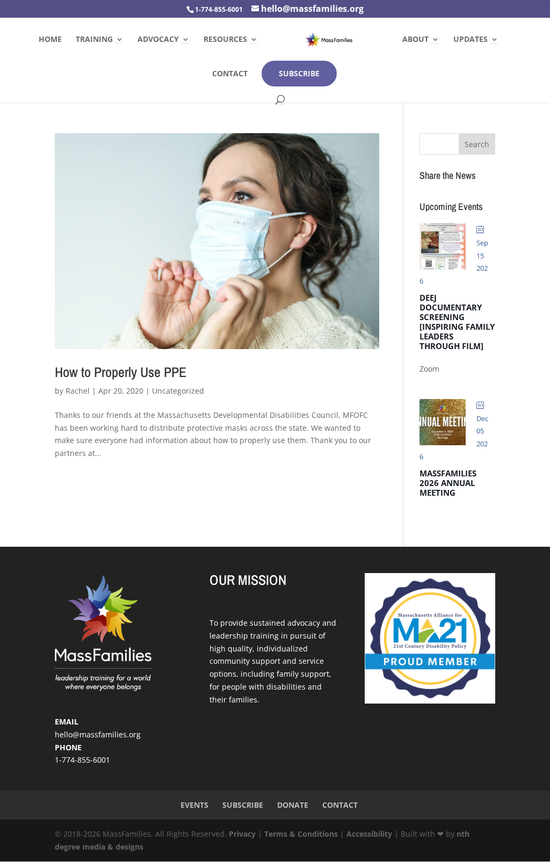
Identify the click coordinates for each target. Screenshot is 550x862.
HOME (50, 39)
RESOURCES (225, 39)
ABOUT (415, 39)
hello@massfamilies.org (98, 734)
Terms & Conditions (301, 834)
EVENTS (194, 805)
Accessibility (369, 834)
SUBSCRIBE (299, 73)
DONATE (292, 805)
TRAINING (94, 39)
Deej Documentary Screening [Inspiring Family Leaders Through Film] (457, 321)
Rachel (78, 391)
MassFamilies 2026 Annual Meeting (447, 483)
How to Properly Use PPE (120, 372)
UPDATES (470, 39)
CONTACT (230, 74)
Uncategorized (178, 391)
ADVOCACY (158, 39)
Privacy (242, 834)
